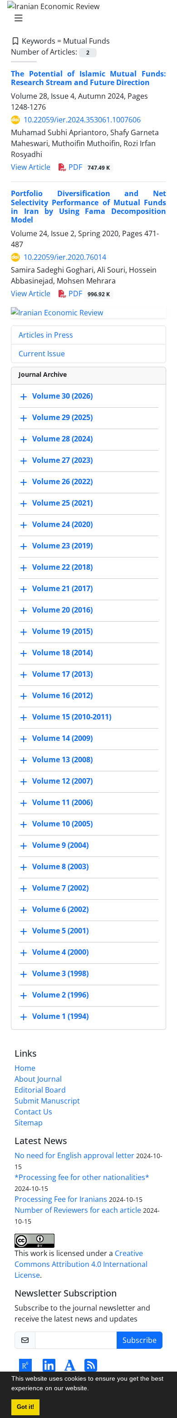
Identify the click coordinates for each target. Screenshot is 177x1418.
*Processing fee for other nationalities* (82, 1177)
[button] (92, 1389)
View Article (30, 167)
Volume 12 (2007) (62, 781)
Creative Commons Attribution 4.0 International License (81, 1264)
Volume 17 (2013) (62, 674)
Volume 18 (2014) (62, 653)
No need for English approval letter (74, 1155)
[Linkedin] (49, 1368)
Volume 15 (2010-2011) (71, 717)
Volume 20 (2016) (62, 610)
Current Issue (42, 354)
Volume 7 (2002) (60, 888)
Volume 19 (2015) (62, 631)
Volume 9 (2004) (60, 845)
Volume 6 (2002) (60, 909)
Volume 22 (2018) (62, 567)
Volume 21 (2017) (62, 588)
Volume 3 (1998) (60, 973)
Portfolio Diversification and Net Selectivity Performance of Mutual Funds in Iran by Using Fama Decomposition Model (88, 206)
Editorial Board (40, 1090)
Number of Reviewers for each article (78, 1210)
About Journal (38, 1079)
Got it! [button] (25, 1407)
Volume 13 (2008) (62, 760)
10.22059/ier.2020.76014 (65, 257)
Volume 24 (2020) (62, 524)
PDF (88, 167)
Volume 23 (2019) (62, 546)
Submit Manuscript (47, 1101)
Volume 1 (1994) (60, 1016)
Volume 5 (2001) (60, 931)
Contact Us (33, 1112)
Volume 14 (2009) (62, 738)
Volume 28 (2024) (62, 439)
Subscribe (140, 1340)
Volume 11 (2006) (62, 802)
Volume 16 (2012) (62, 695)
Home (25, 1068)
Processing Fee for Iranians (61, 1199)
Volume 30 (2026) (62, 396)
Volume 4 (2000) (60, 952)
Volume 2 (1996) (60, 995)
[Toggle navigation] (85, 18)
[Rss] (91, 1368)
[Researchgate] (25, 1368)
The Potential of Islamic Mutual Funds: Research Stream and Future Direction (88, 78)
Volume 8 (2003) (60, 866)
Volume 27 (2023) (62, 460)
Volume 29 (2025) (62, 417)
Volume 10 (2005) (62, 824)
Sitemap (29, 1123)
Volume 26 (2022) (62, 481)
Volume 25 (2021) (62, 503)
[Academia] (70, 1368)
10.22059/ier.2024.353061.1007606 (82, 120)
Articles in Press (46, 335)
